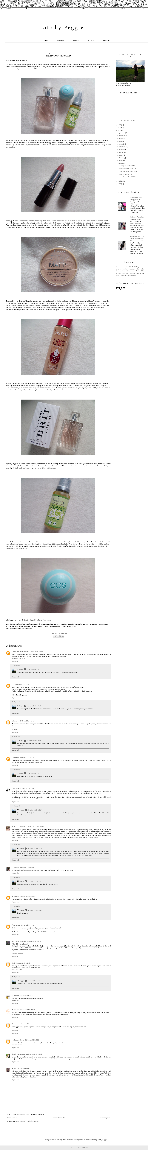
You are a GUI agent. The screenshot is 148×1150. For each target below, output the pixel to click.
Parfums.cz (46, 620)
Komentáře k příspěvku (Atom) (29, 1121)
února (121, 160)
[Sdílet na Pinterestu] (63, 636)
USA (131, 275)
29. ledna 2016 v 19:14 (35, 810)
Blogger (104, 1140)
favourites (62, 633)
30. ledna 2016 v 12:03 (27, 1010)
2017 (119, 128)
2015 (119, 181)
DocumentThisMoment (21, 827)
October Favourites (136, 197)
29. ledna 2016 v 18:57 (34, 669)
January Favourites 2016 (127, 166)
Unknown (16, 721)
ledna (121, 163)
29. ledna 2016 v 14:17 (27, 721)
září (120, 141)
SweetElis (15, 1031)
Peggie (21, 669)
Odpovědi (17, 665)
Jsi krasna (15, 729)
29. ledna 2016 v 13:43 (35, 652)
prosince (122, 133)
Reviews (91, 40)
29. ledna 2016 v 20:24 (28, 925)
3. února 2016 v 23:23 (35, 1054)
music (133, 271)
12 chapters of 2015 (123, 267)
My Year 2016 (140, 271)
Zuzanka (17, 996)
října (120, 138)
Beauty (76, 40)
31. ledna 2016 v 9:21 (32, 1040)
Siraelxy (16, 896)
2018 (119, 125)
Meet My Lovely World (20, 652)
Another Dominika (20, 941)
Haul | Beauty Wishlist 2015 (127, 177)
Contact (106, 40)
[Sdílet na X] (58, 636)
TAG (121, 275)
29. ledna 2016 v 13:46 (22, 684)
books (125, 269)
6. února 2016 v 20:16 (34, 981)
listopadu (122, 136)
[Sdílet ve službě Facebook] (60, 636)
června (121, 149)
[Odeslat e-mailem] (54, 636)
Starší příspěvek (105, 1118)
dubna (121, 155)
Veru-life (16, 867)
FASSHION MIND (17, 970)
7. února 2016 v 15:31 (24, 1068)
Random (60, 40)
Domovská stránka (59, 1118)
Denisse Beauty (19, 1040)
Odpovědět (15, 661)
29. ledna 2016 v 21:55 (27, 996)
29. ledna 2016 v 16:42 (27, 867)
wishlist (134, 275)
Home (45, 40)
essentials (132, 269)
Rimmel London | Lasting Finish (129, 171)
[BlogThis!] (56, 636)
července (122, 147)
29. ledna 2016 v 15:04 (26, 788)
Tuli (15, 1068)
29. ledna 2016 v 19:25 (35, 881)
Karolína (16, 788)
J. (13, 684)
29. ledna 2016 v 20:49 (34, 941)
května (121, 152)
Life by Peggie (62, 27)
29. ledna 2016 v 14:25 (27, 757)
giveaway (119, 271)
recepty (118, 275)
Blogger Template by (76, 1147)
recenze (140, 273)
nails (127, 273)
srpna (121, 144)
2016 (119, 130)
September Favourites (137, 217)
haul (123, 271)
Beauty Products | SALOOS (127, 168)
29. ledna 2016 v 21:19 (23, 963)
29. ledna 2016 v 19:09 (34, 741)
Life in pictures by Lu (21, 1054)
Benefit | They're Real (126, 174)
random (132, 273)
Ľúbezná (17, 1010)
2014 (119, 184)
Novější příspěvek (12, 1118)
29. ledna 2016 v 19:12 (34, 773)
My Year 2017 (120, 273)
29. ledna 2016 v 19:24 (35, 848)
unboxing (126, 275)
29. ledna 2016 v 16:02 (36, 827)
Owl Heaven (15, 1000)
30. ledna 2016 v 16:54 (28, 1024)
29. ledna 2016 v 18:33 (27, 896)
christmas (128, 271)
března (121, 158)
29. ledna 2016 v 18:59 (34, 706)
